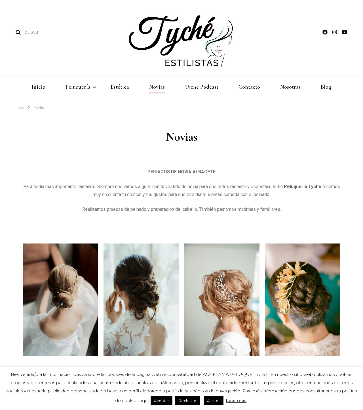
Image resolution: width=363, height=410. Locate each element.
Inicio (38, 87)
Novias (157, 87)
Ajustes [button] (213, 400)
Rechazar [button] (187, 400)
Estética (120, 87)
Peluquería (78, 87)
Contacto (249, 87)
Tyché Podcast (201, 87)
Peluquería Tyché (302, 186)
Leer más (236, 400)
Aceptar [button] (161, 400)
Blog (326, 87)
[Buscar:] (61, 32)
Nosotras (290, 87)
